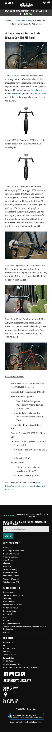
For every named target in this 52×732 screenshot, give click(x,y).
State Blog (7, 599)
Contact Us (7, 548)
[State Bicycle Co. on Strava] (23, 676)
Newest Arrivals (9, 592)
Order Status (8, 560)
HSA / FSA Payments (11, 554)
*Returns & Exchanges (12, 557)
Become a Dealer (10, 611)
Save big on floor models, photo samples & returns (26, 13)
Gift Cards (7, 566)
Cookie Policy (8, 661)
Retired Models (9, 602)
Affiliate (6, 632)
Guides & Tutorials (10, 573)
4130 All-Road (15, 76)
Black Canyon (37, 90)
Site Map (6, 652)
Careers (6, 617)
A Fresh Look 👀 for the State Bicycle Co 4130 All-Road (22, 35)
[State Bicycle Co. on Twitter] (17, 676)
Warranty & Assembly (11, 579)
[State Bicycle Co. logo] (26, 4)
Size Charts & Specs (11, 576)
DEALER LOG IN (9, 649)
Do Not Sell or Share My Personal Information (20, 667)
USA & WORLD (8, 642)
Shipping (6, 563)
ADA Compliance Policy (12, 664)
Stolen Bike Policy (10, 570)
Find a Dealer (8, 614)
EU (4, 645)
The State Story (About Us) (13, 595)
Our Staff (6, 620)
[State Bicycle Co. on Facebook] (6, 676)
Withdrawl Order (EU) (11, 582)
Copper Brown (15, 93)
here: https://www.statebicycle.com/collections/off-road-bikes (25, 486)
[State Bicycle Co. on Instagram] (11, 676)
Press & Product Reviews (12, 605)
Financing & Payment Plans (13, 551)
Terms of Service (9, 655)
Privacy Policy (8, 658)
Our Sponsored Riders (11, 624)
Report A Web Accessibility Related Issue (26, 722)
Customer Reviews (10, 608)
